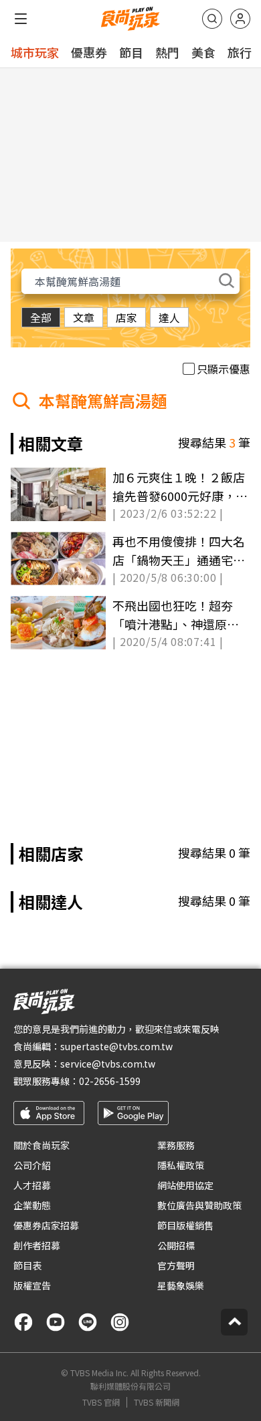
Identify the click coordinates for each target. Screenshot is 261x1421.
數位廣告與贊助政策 (199, 1205)
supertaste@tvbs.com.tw (116, 1046)
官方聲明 (176, 1265)
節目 (131, 52)
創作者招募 (36, 1245)
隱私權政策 (180, 1165)
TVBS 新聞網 (156, 1402)
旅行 (240, 52)
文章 (83, 317)
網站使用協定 (185, 1185)
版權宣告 (32, 1285)
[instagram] (120, 1322)
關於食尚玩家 (41, 1145)
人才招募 (32, 1185)
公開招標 (176, 1245)
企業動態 (32, 1205)
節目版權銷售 (185, 1225)
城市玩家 (35, 52)
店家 (126, 317)
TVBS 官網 (101, 1402)
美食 (203, 52)
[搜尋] (212, 19)
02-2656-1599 (110, 1081)
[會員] (240, 19)
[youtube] (56, 1322)
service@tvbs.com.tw (107, 1063)
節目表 (27, 1265)
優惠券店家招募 (46, 1225)
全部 (41, 317)
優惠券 (89, 52)
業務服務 (176, 1145)
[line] (88, 1322)
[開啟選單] (21, 19)
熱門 (167, 52)
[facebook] (23, 1322)
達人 (169, 317)
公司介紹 (32, 1165)
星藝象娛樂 (180, 1285)
